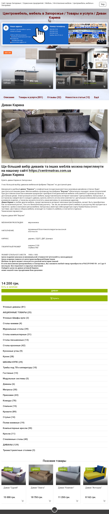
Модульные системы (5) (16, 378)
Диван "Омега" (38, 488)
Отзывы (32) (54, 97)
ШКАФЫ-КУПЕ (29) (13, 362)
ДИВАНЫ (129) (11, 444)
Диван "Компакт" (66, 488)
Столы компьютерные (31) (17, 334)
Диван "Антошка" (93, 488)
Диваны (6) (9, 384)
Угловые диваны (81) (14, 307)
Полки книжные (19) (13, 422)
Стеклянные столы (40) (15, 439)
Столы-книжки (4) (12, 323)
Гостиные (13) (10, 373)
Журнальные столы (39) (16, 329)
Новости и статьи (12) (77, 97)
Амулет (61, 83)
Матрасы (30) (10, 389)
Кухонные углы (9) (13, 351)
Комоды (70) (9, 400)
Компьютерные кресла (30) (17, 428)
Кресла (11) (9, 433)
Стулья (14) (9, 417)
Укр (103, 4)
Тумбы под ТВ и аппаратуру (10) (20, 367)
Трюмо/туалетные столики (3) (19, 450)
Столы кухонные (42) (14, 345)
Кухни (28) (8, 356)
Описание (9, 97)
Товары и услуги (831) (31, 97)
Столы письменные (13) (16, 340)
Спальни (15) (10, 406)
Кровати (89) (9, 411)
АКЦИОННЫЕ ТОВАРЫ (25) (17, 312)
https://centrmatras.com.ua (50, 171)
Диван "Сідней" (11, 488)
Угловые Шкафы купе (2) (16, 318)
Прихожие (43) (10, 395)
